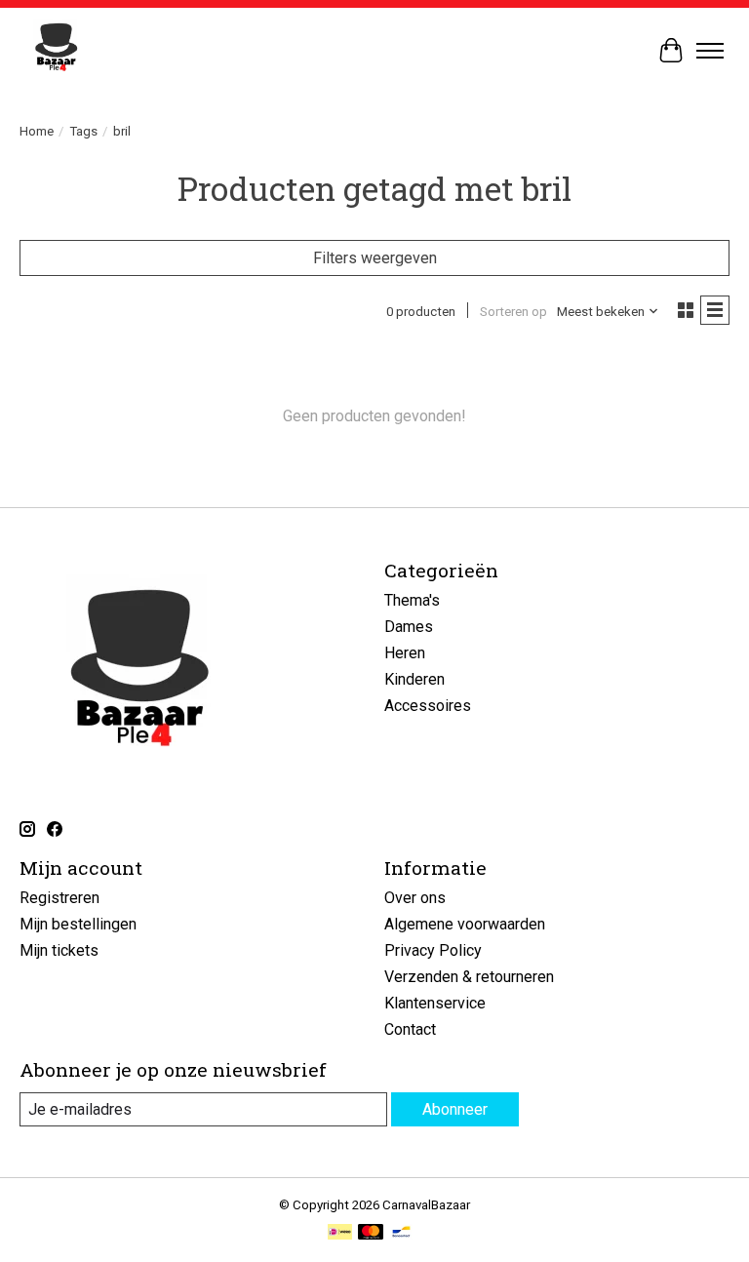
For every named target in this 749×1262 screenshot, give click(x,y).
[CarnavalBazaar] (56, 50)
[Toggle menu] (709, 50)
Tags (83, 131)
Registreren (59, 897)
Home (37, 131)
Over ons (415, 897)
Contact (410, 1029)
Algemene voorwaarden (464, 924)
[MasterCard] (370, 1233)
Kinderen (414, 679)
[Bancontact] (401, 1233)
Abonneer (455, 1109)
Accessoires (427, 705)
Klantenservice (435, 1003)
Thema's (412, 600)
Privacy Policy (433, 950)
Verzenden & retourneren (469, 976)
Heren (404, 653)
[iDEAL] (340, 1233)
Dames (408, 626)
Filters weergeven (375, 258)
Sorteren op (513, 311)
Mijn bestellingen (78, 924)
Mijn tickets (59, 950)
